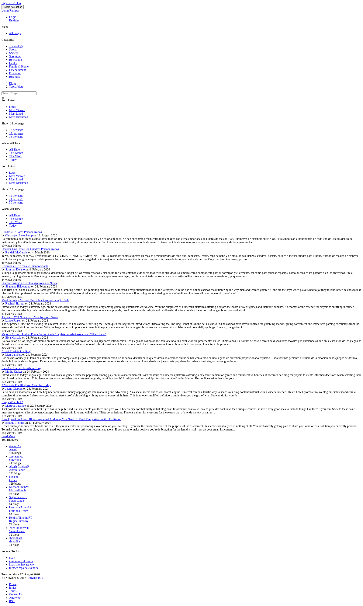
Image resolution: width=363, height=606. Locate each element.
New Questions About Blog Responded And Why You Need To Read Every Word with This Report (61, 419)
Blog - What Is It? (12, 402)
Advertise (15, 597)
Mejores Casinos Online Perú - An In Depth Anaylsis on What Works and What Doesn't (54, 334)
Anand (13, 449)
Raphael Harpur (14, 303)
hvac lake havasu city (22, 564)
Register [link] (14, 10)
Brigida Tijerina (14, 422)
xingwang (15, 459)
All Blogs (15, 33)
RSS (12, 601)
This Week (15, 156)
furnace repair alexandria (24, 567)
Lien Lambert (13, 354)
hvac (12, 557)
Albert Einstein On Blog (16, 351)
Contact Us (15, 594)
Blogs (12, 83)
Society (13, 52)
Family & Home (19, 66)
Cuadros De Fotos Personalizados (22, 232)
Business (14, 76)
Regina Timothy (18, 521)
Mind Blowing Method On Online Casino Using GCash (35, 300)
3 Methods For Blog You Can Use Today (26, 385)
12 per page (16, 129)
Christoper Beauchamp (19, 235)
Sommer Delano (15, 269)
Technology (16, 46)
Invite (12, 587)
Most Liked (16, 113)
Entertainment (17, 69)
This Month (16, 153)
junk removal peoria (21, 561)
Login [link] (5, 10)
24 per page (16, 133)
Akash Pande (17, 470)
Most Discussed (18, 117)
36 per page (16, 136)
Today (13, 159)
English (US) (36, 577)
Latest (12, 106)
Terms (12, 591)
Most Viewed (17, 110)
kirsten (13, 480)
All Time (14, 149)
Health (13, 63)
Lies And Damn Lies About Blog (21, 368)
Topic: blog (16, 86)
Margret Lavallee (15, 405)
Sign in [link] (6, 3)
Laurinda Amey (18, 510)
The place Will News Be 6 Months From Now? (30, 317)
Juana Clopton (13, 388)
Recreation (15, 59)
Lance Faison (13, 320)
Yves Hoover (17, 531)
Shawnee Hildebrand (17, 286)
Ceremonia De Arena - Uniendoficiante (25, 266)
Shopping (15, 56)
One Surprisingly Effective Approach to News (29, 283)
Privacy (13, 584)
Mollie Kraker (13, 371)
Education (15, 73)
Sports (13, 49)
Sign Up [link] (16, 3)
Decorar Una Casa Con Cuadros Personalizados (30, 249)
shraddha (14, 541)
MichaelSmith (17, 490)
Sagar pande (16, 500)
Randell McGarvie (16, 252)
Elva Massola (13, 337)
